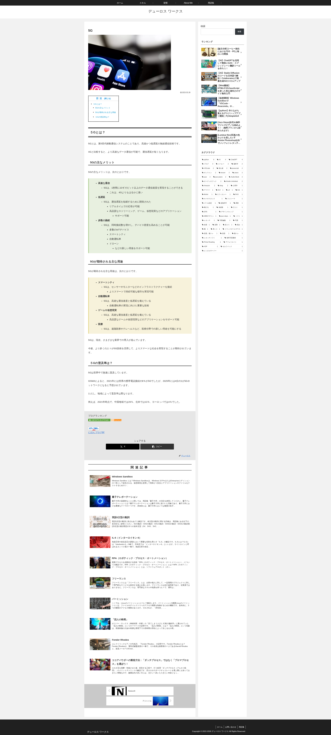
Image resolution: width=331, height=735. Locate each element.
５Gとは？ (97, 104)
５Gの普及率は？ (102, 117)
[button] (157, 447)
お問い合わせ (230, 727)
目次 (99, 98)
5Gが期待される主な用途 (105, 112)
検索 (203, 26)
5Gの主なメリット (102, 108)
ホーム (220, 727)
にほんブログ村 (96, 432)
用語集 (241, 727)
